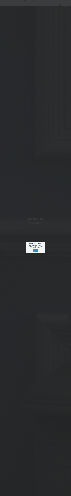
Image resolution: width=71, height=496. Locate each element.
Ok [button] (35, 250)
